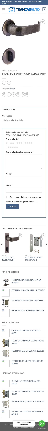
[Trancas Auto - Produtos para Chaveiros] (24, 9)
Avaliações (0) (8, 110)
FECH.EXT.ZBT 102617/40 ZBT (8, 259)
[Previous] (2, 249)
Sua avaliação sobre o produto (19, 152)
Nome (9, 174)
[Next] (46, 249)
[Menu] (3, 9)
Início (4, 71)
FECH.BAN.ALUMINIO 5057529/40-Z (33, 259)
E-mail (9, 185)
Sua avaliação (12, 139)
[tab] (24, 109)
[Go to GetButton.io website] (42, 428)
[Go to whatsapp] (42, 423)
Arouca (13, 71)
